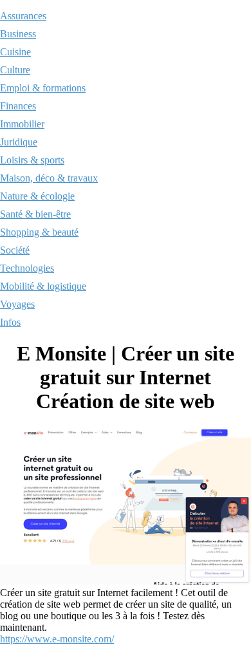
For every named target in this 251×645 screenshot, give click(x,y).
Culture (15, 69)
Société (15, 250)
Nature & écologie (37, 196)
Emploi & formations (43, 87)
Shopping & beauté (39, 232)
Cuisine (15, 51)
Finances (18, 105)
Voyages (17, 304)
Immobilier (22, 123)
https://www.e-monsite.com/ (57, 638)
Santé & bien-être (35, 214)
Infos (10, 322)
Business (18, 33)
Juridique (18, 141)
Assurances (23, 15)
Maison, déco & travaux (49, 178)
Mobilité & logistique (43, 286)
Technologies (27, 268)
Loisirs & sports (32, 159)
